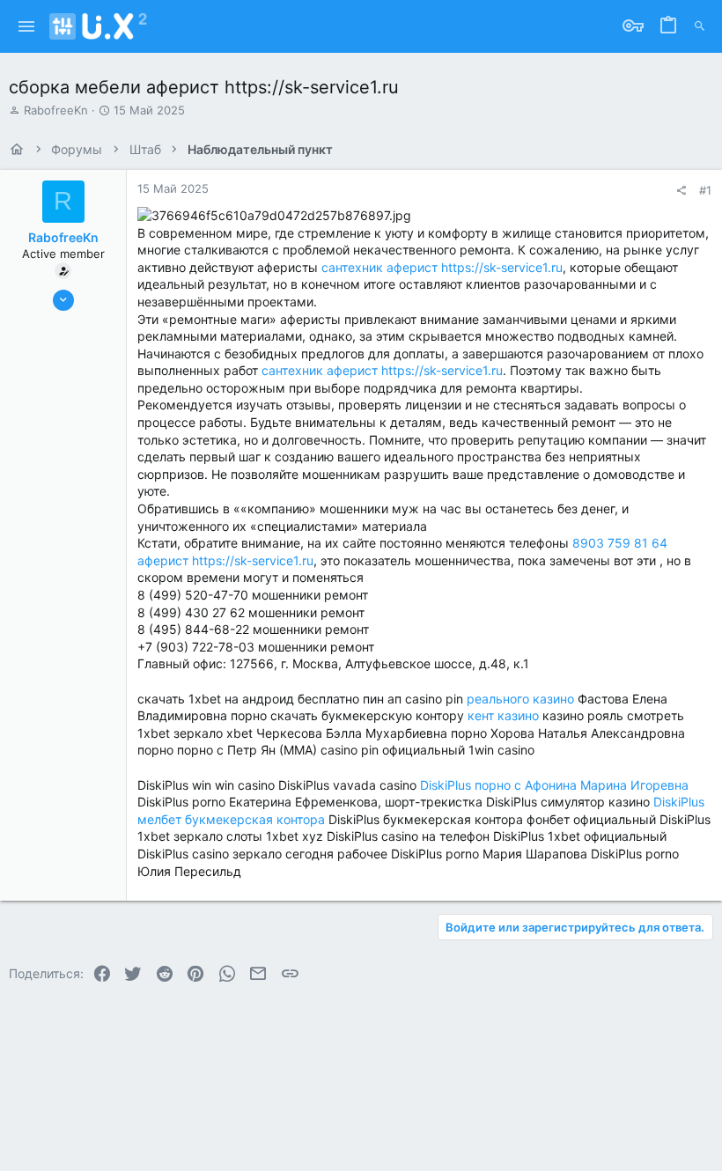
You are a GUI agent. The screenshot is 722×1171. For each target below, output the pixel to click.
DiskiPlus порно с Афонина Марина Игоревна (554, 784)
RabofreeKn (56, 110)
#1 (705, 190)
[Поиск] (699, 26)
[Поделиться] (681, 190)
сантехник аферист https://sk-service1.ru (442, 267)
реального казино (520, 698)
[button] (27, 26)
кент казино (503, 715)
